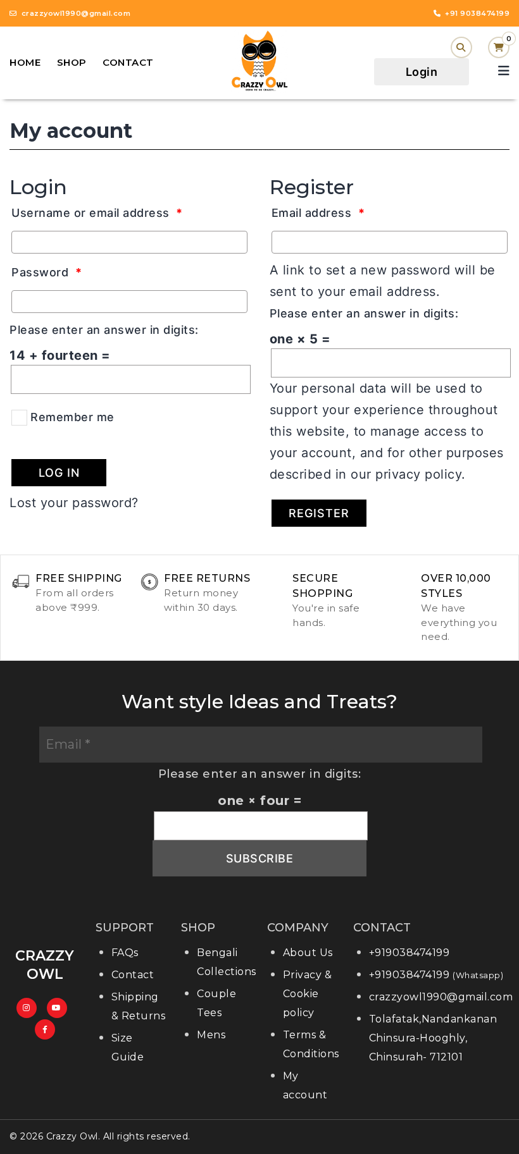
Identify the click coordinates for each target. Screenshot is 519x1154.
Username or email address (97, 212)
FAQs (125, 953)
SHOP (72, 62)
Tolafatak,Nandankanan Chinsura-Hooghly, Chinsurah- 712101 (433, 1038)
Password (46, 272)
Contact (128, 62)
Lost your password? (74, 502)
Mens (211, 1035)
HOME (25, 62)
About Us (308, 953)
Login (422, 71)
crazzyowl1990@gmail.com (441, 997)
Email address (318, 212)
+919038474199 (409, 953)
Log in (59, 472)
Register (319, 513)
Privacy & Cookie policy (307, 994)
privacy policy (418, 474)
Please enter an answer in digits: (104, 329)
